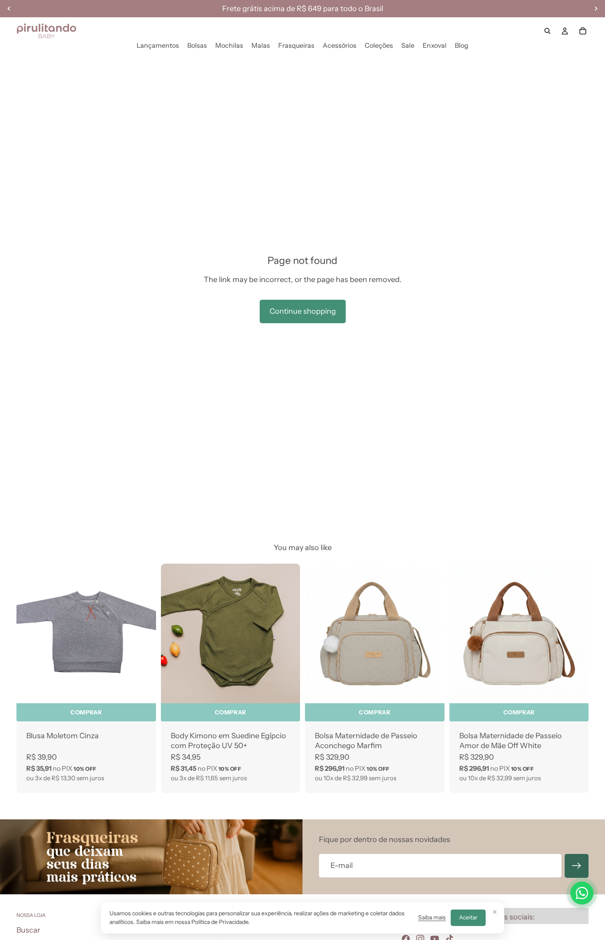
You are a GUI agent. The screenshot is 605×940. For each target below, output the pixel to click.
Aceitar (468, 917)
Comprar (86, 712)
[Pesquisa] (547, 31)
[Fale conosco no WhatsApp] (581, 893)
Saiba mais (432, 917)
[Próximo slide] (287, 634)
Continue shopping (303, 311)
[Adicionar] (431, 690)
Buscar (28, 929)
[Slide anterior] (173, 634)
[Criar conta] (577, 866)
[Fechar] (494, 911)
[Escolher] (143, 690)
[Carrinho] (583, 31)
